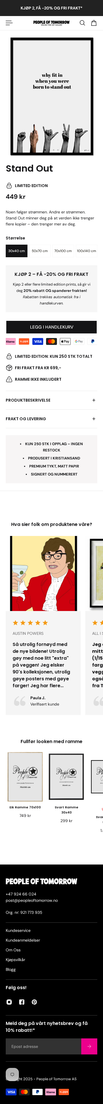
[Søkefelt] (82, 23)
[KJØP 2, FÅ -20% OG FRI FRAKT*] (51, 8)
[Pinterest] (34, 1002)
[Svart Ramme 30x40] (66, 777)
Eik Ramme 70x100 (25, 807)
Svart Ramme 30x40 (66, 810)
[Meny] (9, 23)
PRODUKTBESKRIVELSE (28, 400)
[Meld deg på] (89, 1046)
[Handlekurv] (94, 23)
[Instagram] (9, 1002)
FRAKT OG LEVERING (26, 419)
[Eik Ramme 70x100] (25, 777)
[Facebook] (21, 1002)
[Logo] (51, 23)
